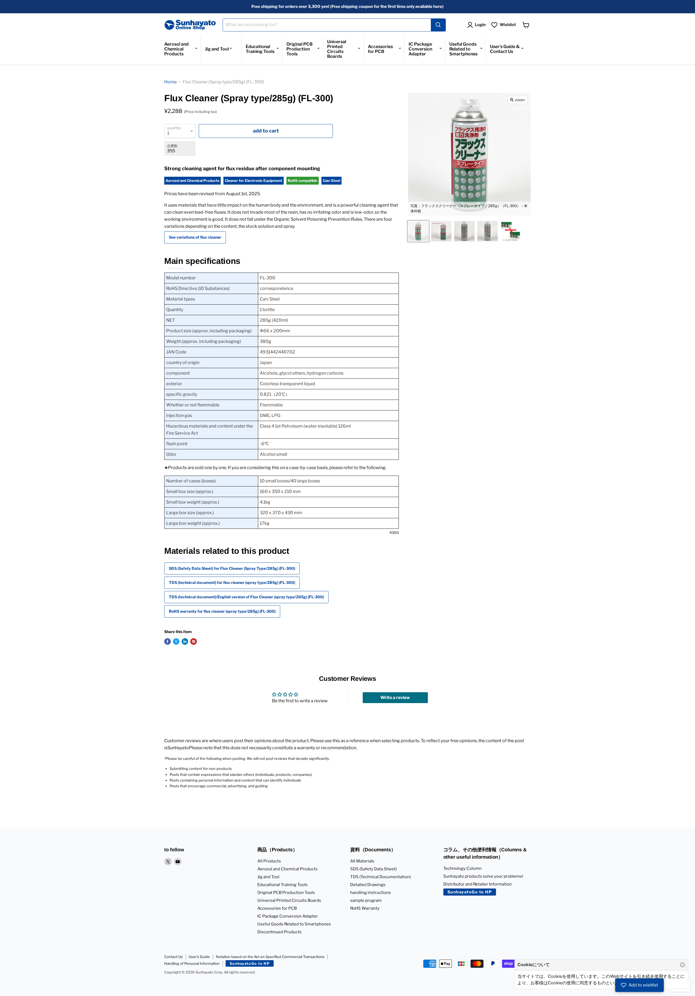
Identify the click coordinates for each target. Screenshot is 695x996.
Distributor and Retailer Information (477, 884)
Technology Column (462, 868)
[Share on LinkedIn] (185, 641)
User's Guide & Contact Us (505, 49)
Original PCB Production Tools (299, 49)
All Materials (362, 861)
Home (170, 81)
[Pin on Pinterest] (193, 641)
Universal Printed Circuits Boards (336, 49)
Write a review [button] (395, 697)
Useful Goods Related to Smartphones (463, 49)
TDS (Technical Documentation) (380, 876)
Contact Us (173, 956)
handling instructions (370, 892)
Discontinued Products (279, 931)
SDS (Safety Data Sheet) (373, 869)
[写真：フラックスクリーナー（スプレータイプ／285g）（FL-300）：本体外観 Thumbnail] (418, 231)
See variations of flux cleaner (195, 237)
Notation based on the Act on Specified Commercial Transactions (270, 956)
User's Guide (199, 956)
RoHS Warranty (365, 908)
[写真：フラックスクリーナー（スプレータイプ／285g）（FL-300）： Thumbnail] (464, 231)
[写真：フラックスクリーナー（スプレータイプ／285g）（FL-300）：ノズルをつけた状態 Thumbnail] (441, 231)
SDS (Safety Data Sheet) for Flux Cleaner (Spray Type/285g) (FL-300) (232, 568)
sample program (366, 900)
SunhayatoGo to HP (469, 892)
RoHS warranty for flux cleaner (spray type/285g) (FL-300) (222, 611)
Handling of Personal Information (192, 963)
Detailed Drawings (368, 884)
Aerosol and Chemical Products (176, 49)
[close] (682, 964)
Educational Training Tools (260, 49)
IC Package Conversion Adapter (420, 49)
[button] (639, 985)
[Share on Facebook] (167, 641)
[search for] (438, 25)
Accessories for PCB (380, 49)
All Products (269, 861)
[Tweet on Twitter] (176, 641)
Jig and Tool (217, 49)
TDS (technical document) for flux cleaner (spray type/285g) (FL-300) (232, 582)
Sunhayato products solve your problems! (483, 876)
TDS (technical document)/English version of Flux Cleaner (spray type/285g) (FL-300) (246, 597)
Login (480, 24)
